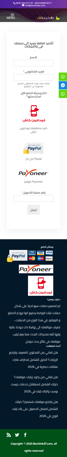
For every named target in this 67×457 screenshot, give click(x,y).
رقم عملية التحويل (33, 192)
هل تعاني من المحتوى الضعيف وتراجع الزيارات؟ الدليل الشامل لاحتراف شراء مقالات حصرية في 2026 (33, 360)
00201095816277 (43, 3)
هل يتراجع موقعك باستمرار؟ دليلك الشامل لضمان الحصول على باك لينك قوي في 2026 (35, 409)
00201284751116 (24, 3)
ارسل (33, 210)
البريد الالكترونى (33, 71)
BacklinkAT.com (42, 443)
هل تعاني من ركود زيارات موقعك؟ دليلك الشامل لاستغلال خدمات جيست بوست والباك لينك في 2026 (34, 384)
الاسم (33, 57)
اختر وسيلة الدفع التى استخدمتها (34, 94)
